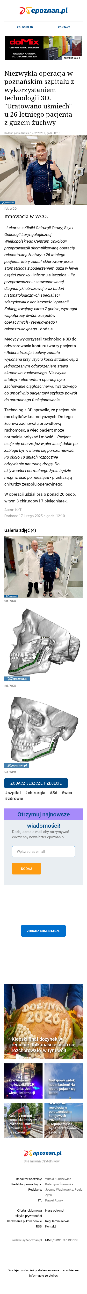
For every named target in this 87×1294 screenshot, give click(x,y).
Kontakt (64, 27)
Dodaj (26, 869)
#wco (67, 792)
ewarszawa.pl (52, 1270)
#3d (53, 792)
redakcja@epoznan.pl (27, 1240)
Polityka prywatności (28, 1216)
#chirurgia (35, 792)
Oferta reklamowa (29, 1210)
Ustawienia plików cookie (24, 1221)
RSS (39, 1226)
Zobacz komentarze (43, 931)
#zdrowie (14, 798)
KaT (18, 509)
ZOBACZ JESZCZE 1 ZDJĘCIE (36, 783)
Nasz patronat (54, 1210)
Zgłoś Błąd (25, 27)
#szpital (13, 792)
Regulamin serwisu (58, 1221)
